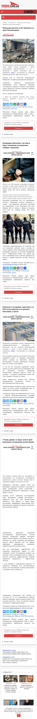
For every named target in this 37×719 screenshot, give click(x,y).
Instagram (25, 11)
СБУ (22, 616)
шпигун (31, 616)
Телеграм (31, 11)
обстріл (14, 108)
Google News (34, 11)
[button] (2, 12)
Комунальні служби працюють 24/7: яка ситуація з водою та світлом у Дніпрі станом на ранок (10, 688)
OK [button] (18, 715)
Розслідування (8, 616)
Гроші (14, 403)
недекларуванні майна (10, 264)
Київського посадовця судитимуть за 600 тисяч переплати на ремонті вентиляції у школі (17, 659)
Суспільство (12, 22)
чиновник (6, 405)
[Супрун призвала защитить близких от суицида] (26, 682)
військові (25, 271)
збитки (31, 403)
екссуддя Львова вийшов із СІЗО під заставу (17, 608)
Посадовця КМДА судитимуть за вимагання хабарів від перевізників (17, 652)
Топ (13, 271)
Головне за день (18, 614)
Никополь (6, 108)
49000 (13, 73)
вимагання (7, 272)
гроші (14, 272)
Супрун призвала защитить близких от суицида (26, 686)
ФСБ (26, 616)
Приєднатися (18, 128)
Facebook (28, 11)
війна (30, 107)
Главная (5, 22)
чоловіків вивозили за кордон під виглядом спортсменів (18, 396)
